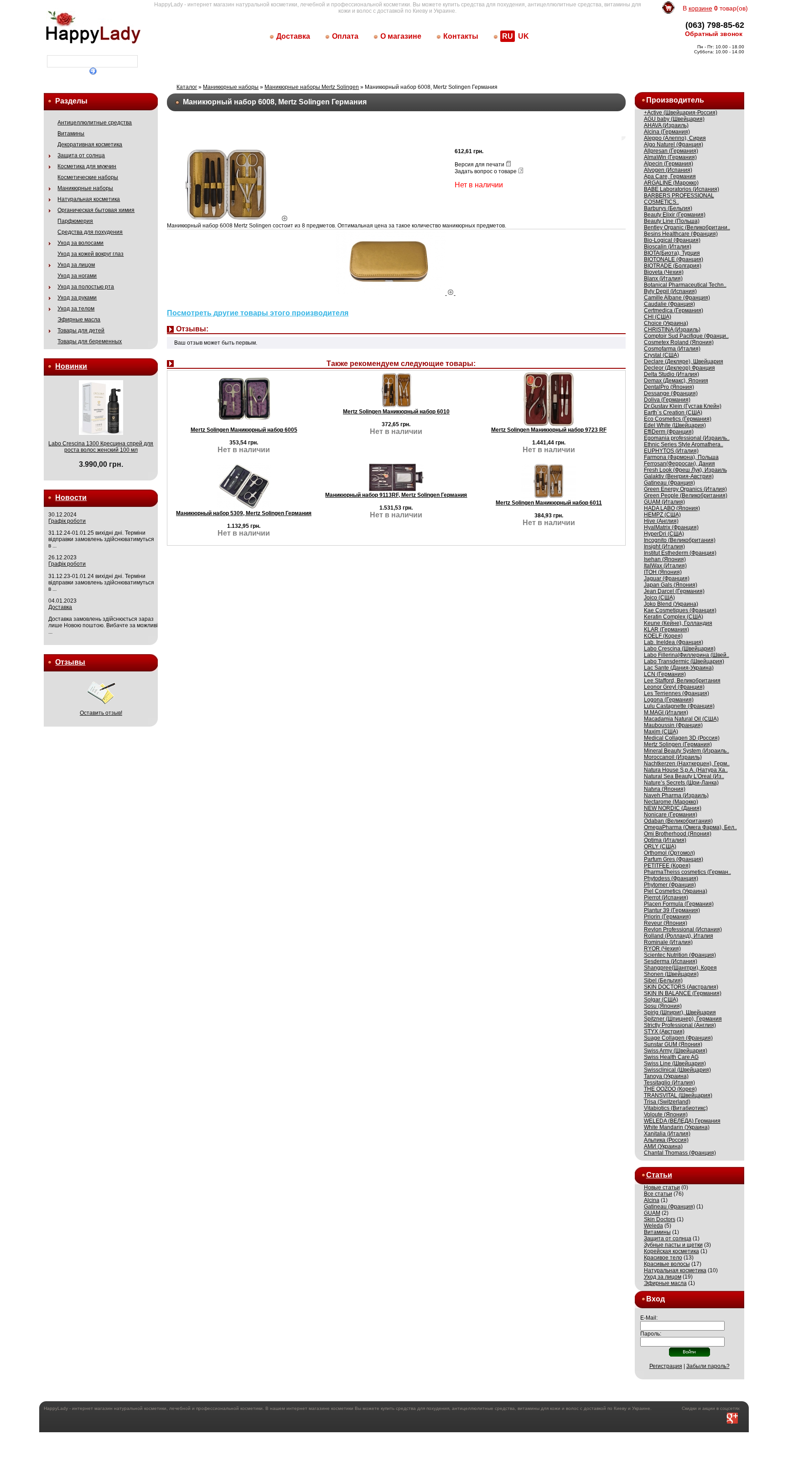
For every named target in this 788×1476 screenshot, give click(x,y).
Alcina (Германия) (667, 132)
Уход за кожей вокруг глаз (90, 254)
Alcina (651, 1200)
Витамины (70, 133)
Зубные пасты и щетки (673, 1245)
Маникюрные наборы (85, 188)
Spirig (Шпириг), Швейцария (680, 1012)
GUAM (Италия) (664, 502)
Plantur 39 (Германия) (672, 910)
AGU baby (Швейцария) (674, 119)
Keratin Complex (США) (673, 617)
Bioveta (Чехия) (664, 272)
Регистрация (665, 1366)
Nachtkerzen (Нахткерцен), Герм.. (687, 763)
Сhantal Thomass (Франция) (680, 1153)
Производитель (675, 100)
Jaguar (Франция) (667, 578)
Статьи (659, 1175)
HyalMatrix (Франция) (671, 527)
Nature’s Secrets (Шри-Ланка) (681, 782)
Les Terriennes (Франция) (676, 693)
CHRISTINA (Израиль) (672, 329)
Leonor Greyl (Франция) (674, 687)
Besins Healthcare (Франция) (681, 234)
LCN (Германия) (665, 674)
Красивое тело (663, 1257)
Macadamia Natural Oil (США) (681, 719)
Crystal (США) (661, 355)
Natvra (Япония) (664, 789)
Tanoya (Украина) (666, 1076)
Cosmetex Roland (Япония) (679, 342)
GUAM (652, 1213)
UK (523, 36)
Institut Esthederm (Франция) (680, 553)
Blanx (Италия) (663, 278)
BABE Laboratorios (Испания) (681, 189)
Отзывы (70, 662)
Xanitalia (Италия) (667, 1133)
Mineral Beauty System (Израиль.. (686, 751)
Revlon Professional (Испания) (683, 929)
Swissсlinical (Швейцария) (677, 1070)
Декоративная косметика (89, 144)
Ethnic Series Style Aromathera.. (683, 444)
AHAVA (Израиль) (666, 125)
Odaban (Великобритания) (678, 821)
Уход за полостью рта (85, 287)
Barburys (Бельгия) (668, 208)
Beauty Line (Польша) (672, 221)
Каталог (186, 87)
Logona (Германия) (669, 700)
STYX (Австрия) (664, 1031)
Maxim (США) (661, 731)
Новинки (71, 366)
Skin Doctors (659, 1219)
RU (507, 36)
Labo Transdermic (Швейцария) (684, 661)
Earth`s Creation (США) (673, 412)
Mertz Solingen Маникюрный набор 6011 (549, 503)
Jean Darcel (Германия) (674, 591)
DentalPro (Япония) (669, 387)
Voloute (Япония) (666, 1114)
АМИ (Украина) (663, 1146)
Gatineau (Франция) (669, 483)
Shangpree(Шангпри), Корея (680, 968)
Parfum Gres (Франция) (673, 859)
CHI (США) (657, 317)
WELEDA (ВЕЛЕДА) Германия (682, 1121)
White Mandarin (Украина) (677, 1127)
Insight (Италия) (664, 546)
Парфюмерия (75, 221)
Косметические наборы (87, 177)
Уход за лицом (76, 265)
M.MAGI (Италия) (666, 712)
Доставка (293, 36)
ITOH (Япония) (663, 572)
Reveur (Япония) (665, 923)
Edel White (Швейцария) (675, 425)
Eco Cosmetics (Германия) (677, 419)
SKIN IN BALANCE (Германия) (682, 993)
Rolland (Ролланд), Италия (678, 936)
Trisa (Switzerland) (667, 1102)
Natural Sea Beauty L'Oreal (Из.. (684, 776)
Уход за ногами (77, 276)
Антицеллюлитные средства (94, 122)
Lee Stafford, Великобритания (682, 680)
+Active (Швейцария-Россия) (680, 112)
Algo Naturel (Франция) (673, 144)
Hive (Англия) (661, 521)
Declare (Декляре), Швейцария (683, 361)
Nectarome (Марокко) (671, 802)
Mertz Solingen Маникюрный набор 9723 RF (549, 430)
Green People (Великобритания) (685, 495)
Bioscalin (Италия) (667, 246)
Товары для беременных (89, 341)
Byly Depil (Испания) (670, 291)
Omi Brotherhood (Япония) (677, 834)
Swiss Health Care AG (671, 1057)
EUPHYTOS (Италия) (671, 451)
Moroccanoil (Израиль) (673, 757)
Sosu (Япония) (663, 1006)
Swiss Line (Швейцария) (675, 1063)
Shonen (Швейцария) (671, 974)
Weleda (653, 1226)
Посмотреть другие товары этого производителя (257, 313)
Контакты (460, 36)
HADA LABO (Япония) (672, 508)
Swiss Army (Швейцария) (675, 1051)
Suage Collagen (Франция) (678, 1038)
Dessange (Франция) (671, 393)
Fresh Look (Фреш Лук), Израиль (685, 470)
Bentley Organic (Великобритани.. (687, 227)
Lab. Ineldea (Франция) (673, 642)
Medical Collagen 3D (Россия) (682, 738)
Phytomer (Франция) (670, 885)
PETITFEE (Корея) (667, 865)
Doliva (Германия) (667, 400)
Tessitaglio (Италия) (669, 1082)
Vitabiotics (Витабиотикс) (676, 1108)
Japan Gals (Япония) (670, 585)
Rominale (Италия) (668, 942)
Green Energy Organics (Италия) (685, 489)
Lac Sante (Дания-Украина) (679, 668)
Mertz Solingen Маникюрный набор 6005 (244, 430)
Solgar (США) (661, 999)
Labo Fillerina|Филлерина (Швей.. (686, 655)
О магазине (400, 36)
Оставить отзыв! (101, 713)
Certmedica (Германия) (673, 310)
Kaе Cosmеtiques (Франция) (680, 610)
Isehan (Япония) (665, 559)
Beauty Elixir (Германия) (674, 215)
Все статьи (658, 1194)
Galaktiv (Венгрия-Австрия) (679, 476)
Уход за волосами (80, 243)
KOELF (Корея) (663, 636)
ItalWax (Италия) (665, 566)
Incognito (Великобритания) (679, 540)
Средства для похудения (90, 232)
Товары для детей (80, 330)
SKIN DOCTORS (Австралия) (681, 987)
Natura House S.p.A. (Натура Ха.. (686, 770)
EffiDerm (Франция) (669, 431)
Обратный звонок (713, 33)
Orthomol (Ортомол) (669, 853)
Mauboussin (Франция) (673, 725)
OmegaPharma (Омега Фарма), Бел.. (690, 827)
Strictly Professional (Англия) (680, 1025)
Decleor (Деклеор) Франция (679, 368)
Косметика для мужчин (86, 166)
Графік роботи (67, 521)
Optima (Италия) (665, 840)
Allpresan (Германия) (671, 151)
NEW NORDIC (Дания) (672, 808)
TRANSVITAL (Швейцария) (678, 1095)
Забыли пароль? (708, 1366)
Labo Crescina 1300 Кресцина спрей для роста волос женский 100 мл (100, 446)
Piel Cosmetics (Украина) (675, 891)
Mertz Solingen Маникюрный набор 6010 (396, 411)
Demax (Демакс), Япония (676, 380)
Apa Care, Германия (670, 176)
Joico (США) (659, 597)
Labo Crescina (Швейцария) (679, 648)
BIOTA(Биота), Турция (672, 253)
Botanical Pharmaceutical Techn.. (685, 285)
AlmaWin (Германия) (670, 157)
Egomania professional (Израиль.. (687, 438)
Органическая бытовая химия (96, 210)
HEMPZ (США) (662, 514)
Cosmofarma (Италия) (672, 349)
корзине (700, 8)
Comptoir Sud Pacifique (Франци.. (686, 336)
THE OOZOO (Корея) (670, 1089)
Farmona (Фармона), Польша (681, 457)
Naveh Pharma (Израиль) (676, 795)
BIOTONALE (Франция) (673, 259)
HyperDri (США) (664, 534)
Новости (71, 497)
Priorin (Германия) (667, 916)
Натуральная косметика (88, 199)
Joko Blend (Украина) (671, 604)
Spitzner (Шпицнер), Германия (683, 1019)
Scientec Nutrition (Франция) (680, 955)
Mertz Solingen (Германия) (678, 744)
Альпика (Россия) (666, 1140)
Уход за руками (77, 297)
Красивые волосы (667, 1264)
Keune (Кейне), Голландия (678, 623)
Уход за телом (75, 308)
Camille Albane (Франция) (677, 297)
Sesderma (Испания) (670, 961)
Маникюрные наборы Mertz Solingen (311, 87)
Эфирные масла (78, 319)
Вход (655, 1299)
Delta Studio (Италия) (671, 374)
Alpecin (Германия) (668, 163)
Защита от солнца (81, 155)
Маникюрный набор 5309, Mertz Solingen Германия (243, 513)
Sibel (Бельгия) (663, 980)
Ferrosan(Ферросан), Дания (679, 463)
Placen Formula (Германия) (679, 904)
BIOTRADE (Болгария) (672, 266)
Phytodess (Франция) (671, 878)
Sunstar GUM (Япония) (673, 1044)
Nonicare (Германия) (670, 814)
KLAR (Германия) (666, 629)
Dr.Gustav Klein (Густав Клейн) (682, 406)
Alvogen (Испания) (668, 170)
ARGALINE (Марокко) (671, 183)
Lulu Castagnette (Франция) (679, 706)
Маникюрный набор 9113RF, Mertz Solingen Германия (396, 495)
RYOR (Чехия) (662, 948)
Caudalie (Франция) (669, 304)
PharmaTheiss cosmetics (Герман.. (687, 872)
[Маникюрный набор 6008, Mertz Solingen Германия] (229, 219)
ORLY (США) (660, 846)
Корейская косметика (671, 1251)
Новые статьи (662, 1187)
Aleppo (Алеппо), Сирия (675, 138)
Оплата (345, 36)
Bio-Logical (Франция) (672, 240)
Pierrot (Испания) (666, 897)
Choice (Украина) (666, 323)
